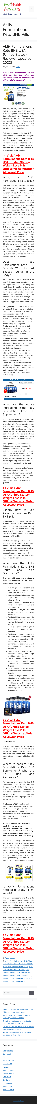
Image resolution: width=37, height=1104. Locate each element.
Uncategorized (8, 1083)
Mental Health (8, 1073)
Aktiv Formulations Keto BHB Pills (15, 967)
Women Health (8, 1090)
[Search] (31, 993)
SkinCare (6, 1080)
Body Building (8, 1051)
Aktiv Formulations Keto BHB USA (15, 978)
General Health (8, 1060)
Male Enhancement (10, 1070)
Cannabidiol (7, 1054)
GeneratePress (18, 1101)
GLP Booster (7, 1064)
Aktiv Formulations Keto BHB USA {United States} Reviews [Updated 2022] (17, 54)
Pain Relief (7, 1077)
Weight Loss (10, 958)
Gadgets (6, 1057)
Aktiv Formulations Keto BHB (16, 961)
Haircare (6, 1067)
